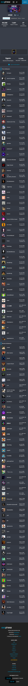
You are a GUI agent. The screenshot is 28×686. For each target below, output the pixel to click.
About (14, 648)
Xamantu (16, 634)
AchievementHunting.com (14, 671)
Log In (24, 2)
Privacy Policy (14, 656)
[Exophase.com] (6, 2)
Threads (14, 665)
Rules (14, 646)
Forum (23, 18)
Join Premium (14, 660)
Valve (19, 636)
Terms (14, 658)
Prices (19, 18)
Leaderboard (14, 18)
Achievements (6, 18)
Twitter (14, 667)
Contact (14, 650)
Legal (14, 652)
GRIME (10, 15)
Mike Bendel (16, 632)
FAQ (14, 642)
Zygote (8, 58)
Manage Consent (14, 654)
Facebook (14, 669)
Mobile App (14, 644)
